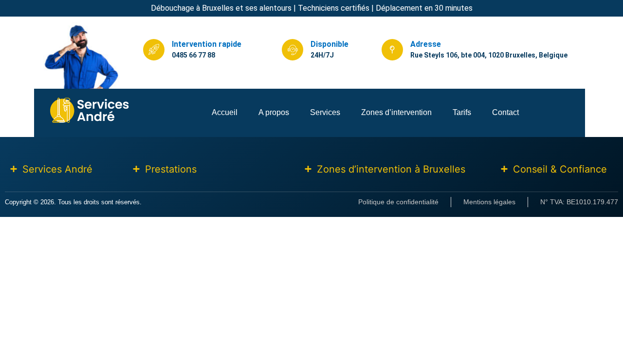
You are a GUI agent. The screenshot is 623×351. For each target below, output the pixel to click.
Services (325, 112)
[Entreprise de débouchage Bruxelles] (89, 121)
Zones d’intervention (396, 112)
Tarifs (462, 112)
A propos (273, 112)
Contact (505, 112)
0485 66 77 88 (193, 55)
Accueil (225, 112)
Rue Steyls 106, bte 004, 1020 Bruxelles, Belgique (489, 55)
